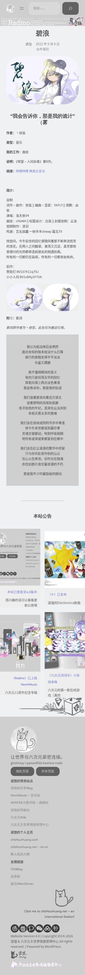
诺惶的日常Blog (22, 788)
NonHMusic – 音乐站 (25, 795)
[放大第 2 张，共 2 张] (72, 289)
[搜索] (70, 8)
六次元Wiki (18, 817)
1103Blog (16, 869)
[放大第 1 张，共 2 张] (36, 289)
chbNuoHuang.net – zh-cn (29, 847)
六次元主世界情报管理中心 (30, 825)
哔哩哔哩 (22, 171)
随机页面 (22, 771)
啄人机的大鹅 (20, 854)
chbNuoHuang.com (24, 840)
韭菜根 (15, 876)
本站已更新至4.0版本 (22, 592)
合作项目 (42, 49)
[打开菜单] (21, 8)
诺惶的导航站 (20, 810)
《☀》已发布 (57, 594)
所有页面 (47, 771)
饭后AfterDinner (22, 884)
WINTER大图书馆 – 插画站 (30, 803)
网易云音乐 (37, 171)
